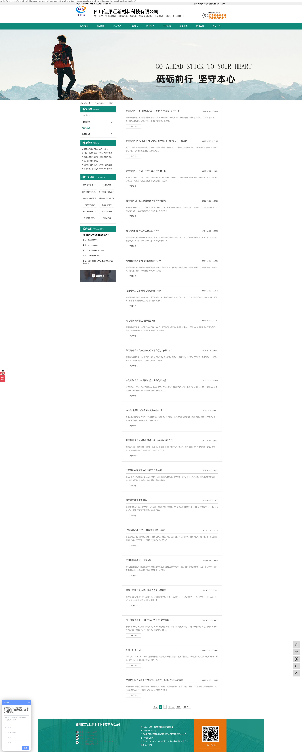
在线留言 (200, 26)
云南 (163, 741)
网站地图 (213, 4)
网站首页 (84, 26)
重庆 (171, 741)
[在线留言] (296, 666)
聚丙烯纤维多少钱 (89, 185)
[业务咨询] (296, 644)
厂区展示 (134, 26)
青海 (182, 741)
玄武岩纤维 (107, 218)
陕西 (175, 741)
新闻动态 (183, 26)
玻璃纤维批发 (107, 205)
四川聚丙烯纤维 (155, 734)
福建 (142, 745)
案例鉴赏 (167, 26)
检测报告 (150, 26)
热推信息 (197, 4)
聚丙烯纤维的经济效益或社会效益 (96, 149)
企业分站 (205, 4)
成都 (146, 745)
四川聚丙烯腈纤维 (89, 198)
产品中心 (117, 26)
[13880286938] (296, 652)
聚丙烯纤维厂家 (167, 734)
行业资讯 (86, 122)
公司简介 (101, 26)
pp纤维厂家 (107, 185)
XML (224, 4)
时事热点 (86, 134)
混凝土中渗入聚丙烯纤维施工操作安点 (98, 153)
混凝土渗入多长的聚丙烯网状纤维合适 (98, 169)
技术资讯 (110, 103)
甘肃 (178, 741)
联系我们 (216, 26)
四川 (160, 741)
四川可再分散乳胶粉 (106, 192)
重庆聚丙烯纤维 (89, 218)
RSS (220, 4)
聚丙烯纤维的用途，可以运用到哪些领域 (98, 165)
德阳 (150, 745)
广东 (186, 741)
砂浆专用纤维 (107, 212)
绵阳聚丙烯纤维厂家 (106, 198)
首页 (155, 707)
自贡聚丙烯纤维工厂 (89, 192)
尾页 (178, 707)
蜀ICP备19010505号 (148, 731)
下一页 (171, 707)
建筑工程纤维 (90, 205)
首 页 (94, 103)
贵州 (167, 741)
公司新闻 (86, 115)
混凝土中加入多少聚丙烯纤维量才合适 (98, 157)
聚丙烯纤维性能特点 (91, 161)
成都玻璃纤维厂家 (89, 212)
